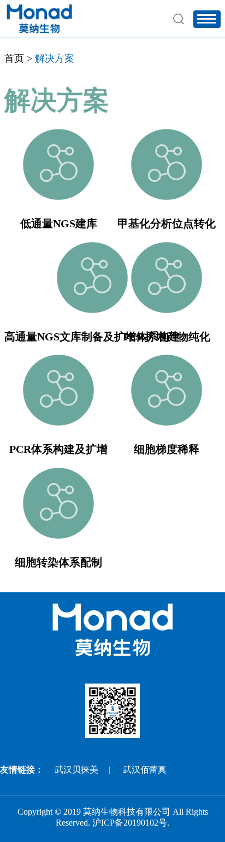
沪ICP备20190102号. (130, 822)
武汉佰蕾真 (145, 769)
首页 (14, 58)
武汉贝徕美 (76, 769)
